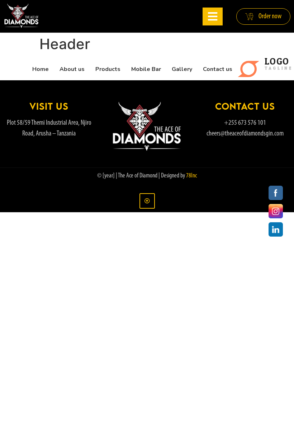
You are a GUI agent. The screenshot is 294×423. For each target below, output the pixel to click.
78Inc (191, 176)
